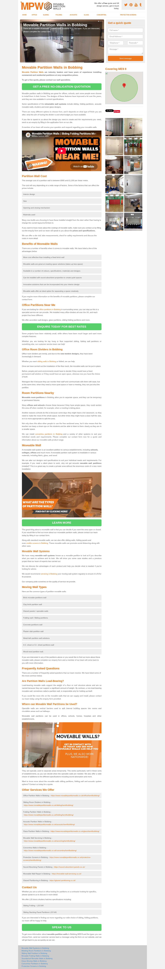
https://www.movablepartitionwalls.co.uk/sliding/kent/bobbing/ (48, 805)
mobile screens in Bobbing (37, 543)
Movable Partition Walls (33, 72)
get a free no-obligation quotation (61, 86)
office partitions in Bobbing (50, 309)
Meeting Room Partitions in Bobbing (36, 951)
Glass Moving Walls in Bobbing (34, 961)
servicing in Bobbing (49, 574)
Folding (59, 15)
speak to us (61, 927)
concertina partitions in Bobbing (48, 434)
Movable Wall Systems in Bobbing (35, 948)
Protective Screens (128, 15)
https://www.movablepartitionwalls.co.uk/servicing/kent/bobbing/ (49, 841)
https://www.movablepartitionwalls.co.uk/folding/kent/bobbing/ (48, 815)
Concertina (101, 15)
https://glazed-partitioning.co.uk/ (63, 880)
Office (34, 15)
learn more (61, 522)
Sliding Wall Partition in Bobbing (34, 953)
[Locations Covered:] (21, 2)
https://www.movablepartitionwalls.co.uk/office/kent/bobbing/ (75, 795)
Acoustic (73, 15)
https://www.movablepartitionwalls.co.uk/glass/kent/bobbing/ (75, 831)
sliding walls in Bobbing (46, 361)
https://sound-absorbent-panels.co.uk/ (69, 867)
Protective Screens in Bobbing (34, 966)
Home (24, 15)
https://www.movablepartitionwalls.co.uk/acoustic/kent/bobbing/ (49, 824)
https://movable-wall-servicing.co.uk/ (66, 874)
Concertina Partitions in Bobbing (35, 964)
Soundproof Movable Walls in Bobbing (37, 958)
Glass (86, 15)
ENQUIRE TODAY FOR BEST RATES (61, 326)
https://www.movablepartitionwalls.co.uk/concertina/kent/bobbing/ (50, 850)
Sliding (46, 15)
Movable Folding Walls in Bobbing (35, 956)
